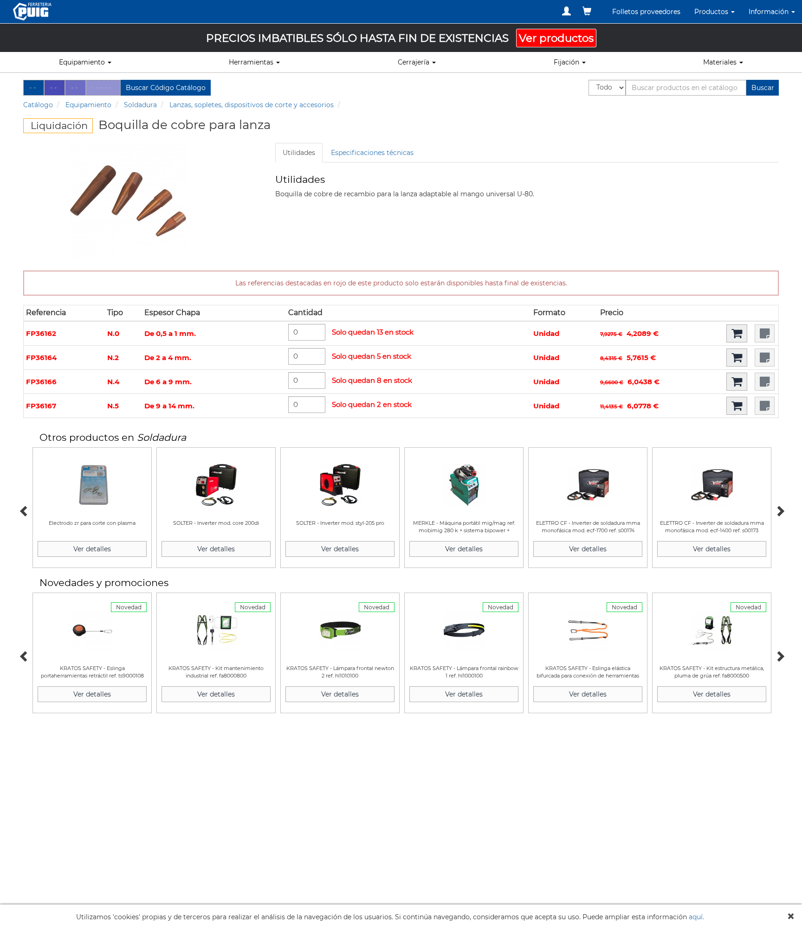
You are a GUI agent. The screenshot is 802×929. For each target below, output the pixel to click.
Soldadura (140, 105)
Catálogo (38, 105)
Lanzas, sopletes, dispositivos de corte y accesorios (251, 105)
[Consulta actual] (587, 11)
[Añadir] (736, 333)
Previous (23, 510)
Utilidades (299, 152)
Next (778, 510)
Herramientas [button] (252, 62)
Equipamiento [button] (83, 62)
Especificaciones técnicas (372, 152)
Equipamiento (88, 105)
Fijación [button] (567, 62)
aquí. (696, 917)
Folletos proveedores (646, 11)
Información (769, 11)
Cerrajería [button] (414, 62)
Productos (712, 11)
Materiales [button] (720, 62)
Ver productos (556, 38)
